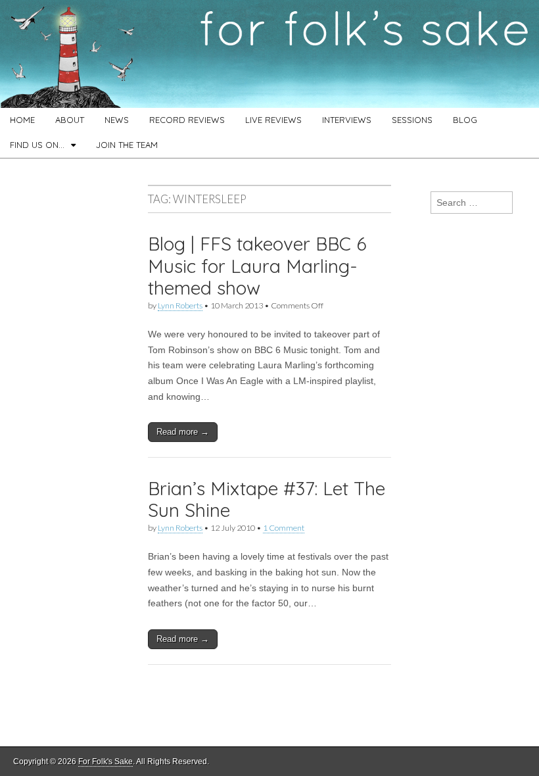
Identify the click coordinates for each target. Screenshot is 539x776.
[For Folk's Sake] (269, 54)
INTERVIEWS (346, 119)
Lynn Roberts (180, 305)
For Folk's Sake (105, 761)
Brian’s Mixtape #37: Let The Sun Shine (266, 499)
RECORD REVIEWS (187, 119)
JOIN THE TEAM (127, 144)
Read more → (182, 432)
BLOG (465, 119)
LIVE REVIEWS (273, 119)
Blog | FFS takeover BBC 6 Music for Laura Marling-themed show (257, 265)
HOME (22, 119)
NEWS (117, 119)
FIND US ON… (37, 144)
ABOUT (69, 119)
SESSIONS (412, 119)
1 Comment (283, 528)
